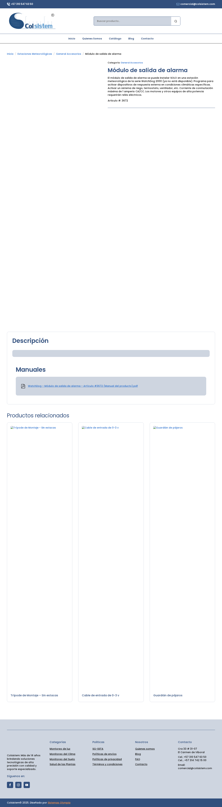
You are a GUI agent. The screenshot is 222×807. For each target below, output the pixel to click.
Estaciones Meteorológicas (35, 54)
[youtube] (27, 785)
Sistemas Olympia (59, 802)
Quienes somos (145, 749)
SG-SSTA (97, 749)
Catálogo (115, 38)
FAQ (137, 759)
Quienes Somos (92, 38)
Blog (131, 38)
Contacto (147, 38)
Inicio (71, 38)
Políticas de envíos (104, 754)
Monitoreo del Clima (62, 754)
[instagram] (18, 785)
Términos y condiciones (107, 764)
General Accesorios (68, 54)
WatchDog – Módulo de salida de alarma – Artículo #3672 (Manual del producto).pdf (83, 386)
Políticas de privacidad (107, 759)
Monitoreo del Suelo (62, 759)
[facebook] (10, 785)
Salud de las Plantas (62, 764)
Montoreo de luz (60, 749)
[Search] (175, 21)
